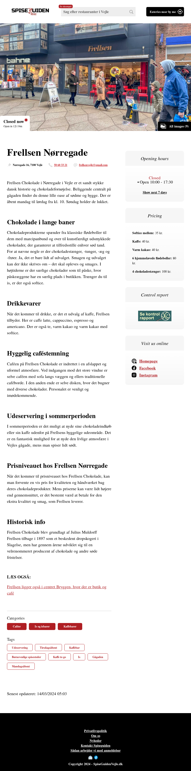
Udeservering (20, 648)
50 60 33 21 (60, 165)
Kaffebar (74, 648)
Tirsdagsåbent (48, 648)
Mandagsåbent (21, 666)
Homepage (148, 361)
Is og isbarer (42, 626)
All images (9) (179, 126)
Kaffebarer (70, 626)
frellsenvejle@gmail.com (93, 165)
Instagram (148, 375)
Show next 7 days (155, 192)
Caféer (17, 626)
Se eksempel (66, 6)
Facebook (147, 368)
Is (79, 657)
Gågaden (97, 657)
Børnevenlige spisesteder (26, 657)
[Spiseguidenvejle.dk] (30, 12)
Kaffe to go (59, 657)
